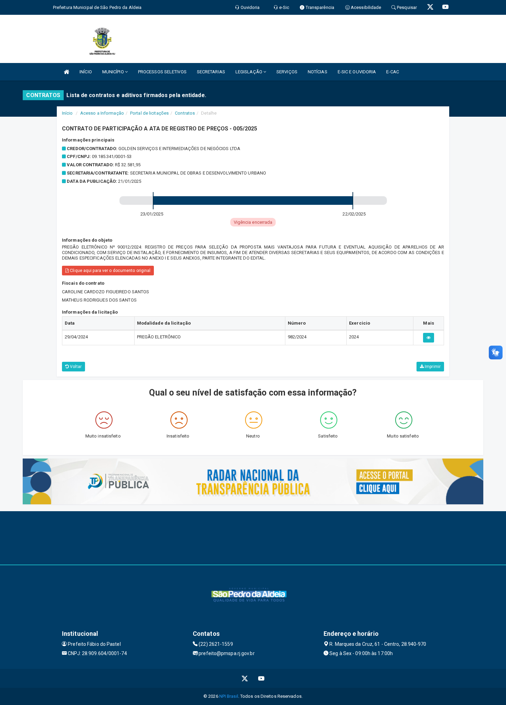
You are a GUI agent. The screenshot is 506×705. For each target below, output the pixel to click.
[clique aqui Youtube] (261, 678)
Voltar (75, 366)
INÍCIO (86, 71)
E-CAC (392, 71)
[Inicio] (66, 72)
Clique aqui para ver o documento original (109, 270)
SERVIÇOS (286, 71)
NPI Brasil (228, 696)
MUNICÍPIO (113, 71)
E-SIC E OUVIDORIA (357, 71)
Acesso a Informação (102, 113)
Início (67, 113)
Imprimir (432, 366)
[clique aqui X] (245, 678)
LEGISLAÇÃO (249, 71)
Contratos (185, 113)
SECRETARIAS (211, 71)
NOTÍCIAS (317, 71)
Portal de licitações (149, 113)
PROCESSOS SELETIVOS (162, 71)
